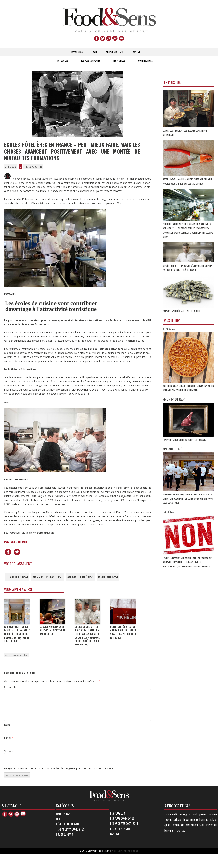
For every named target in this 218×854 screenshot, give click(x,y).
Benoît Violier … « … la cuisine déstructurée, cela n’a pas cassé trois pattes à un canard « (187, 268)
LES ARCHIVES (119, 60)
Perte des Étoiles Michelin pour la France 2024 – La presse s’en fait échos (123, 632)
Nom (8, 724)
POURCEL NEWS (64, 834)
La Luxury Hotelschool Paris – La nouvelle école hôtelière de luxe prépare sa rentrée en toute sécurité (17, 634)
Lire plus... (181, 830)
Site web (8, 751)
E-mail (8, 738)
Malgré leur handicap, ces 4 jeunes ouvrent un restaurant (185, 133)
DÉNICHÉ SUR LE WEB (115, 52)
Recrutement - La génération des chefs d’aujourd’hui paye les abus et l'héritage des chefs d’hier (187, 181)
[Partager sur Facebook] (8, 555)
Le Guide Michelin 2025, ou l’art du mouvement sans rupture (52, 630)
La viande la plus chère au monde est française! (185, 439)
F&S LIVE (136, 52)
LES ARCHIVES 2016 (120, 829)
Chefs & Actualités (33, 166)
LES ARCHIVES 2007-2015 (124, 823)
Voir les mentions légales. (125, 850)
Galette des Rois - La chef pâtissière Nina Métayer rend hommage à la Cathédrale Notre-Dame (188, 388)
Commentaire (11, 687)
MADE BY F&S (77, 52)
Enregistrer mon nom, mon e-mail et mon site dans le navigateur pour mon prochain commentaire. (58, 768)
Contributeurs (145, 60)
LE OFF (94, 52)
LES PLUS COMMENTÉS (90, 60)
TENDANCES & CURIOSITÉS (70, 829)
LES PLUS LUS (62, 60)
